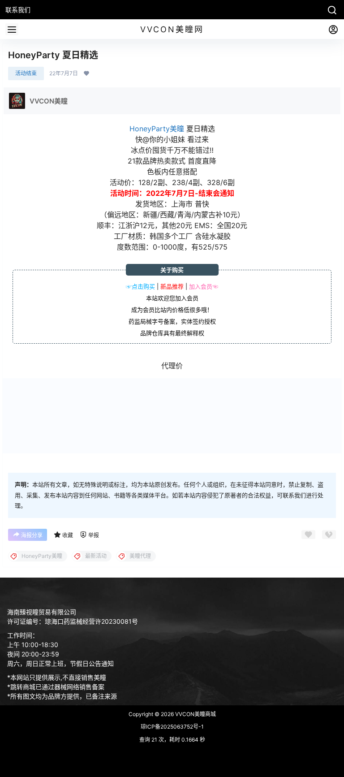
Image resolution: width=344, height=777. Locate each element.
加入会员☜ (203, 286)
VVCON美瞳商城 (195, 714)
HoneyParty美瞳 (156, 128)
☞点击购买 (140, 286)
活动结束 (26, 73)
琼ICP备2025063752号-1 (172, 726)
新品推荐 (172, 286)
